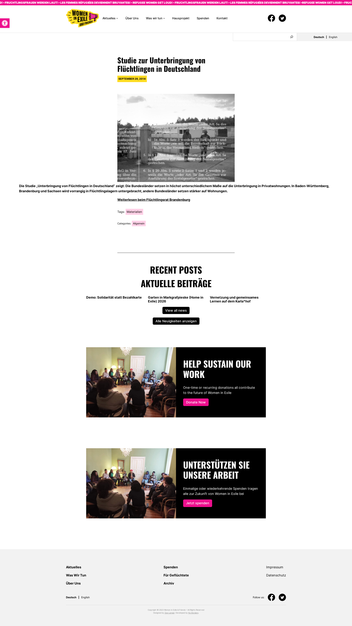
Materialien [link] (134, 212)
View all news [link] (176, 310)
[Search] (292, 37)
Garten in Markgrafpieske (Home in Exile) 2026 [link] (175, 299)
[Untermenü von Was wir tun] (164, 18)
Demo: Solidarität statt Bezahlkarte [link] (114, 297)
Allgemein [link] (138, 223)
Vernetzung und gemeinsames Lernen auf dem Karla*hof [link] (234, 299)
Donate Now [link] (196, 402)
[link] (5, 23)
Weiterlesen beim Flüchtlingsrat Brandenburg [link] (153, 200)
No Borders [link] (193, 613)
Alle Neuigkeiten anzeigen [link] (176, 321)
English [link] (333, 37)
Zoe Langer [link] (170, 613)
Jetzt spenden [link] (197, 503)
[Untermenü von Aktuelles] (117, 18)
